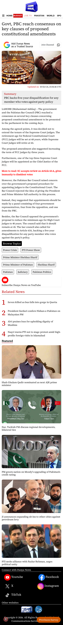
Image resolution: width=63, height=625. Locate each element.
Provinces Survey (48, 619)
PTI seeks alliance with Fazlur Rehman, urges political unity (27, 563)
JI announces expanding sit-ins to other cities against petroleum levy (31, 518)
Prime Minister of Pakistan (18, 264)
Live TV (28, 15)
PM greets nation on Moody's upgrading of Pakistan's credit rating (31, 473)
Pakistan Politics (42, 272)
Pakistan (39, 15)
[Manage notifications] (5, 619)
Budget (18, 15)
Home (9, 15)
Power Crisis (10, 250)
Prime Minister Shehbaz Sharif (20, 257)
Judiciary (23, 272)
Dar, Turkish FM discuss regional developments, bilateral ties (28, 428)
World (51, 15)
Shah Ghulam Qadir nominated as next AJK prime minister (29, 384)
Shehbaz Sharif (46, 264)
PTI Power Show (31, 250)
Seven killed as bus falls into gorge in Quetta (32, 302)
